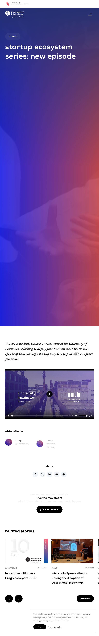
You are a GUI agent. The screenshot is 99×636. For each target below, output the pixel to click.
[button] (35, 474)
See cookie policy (54, 627)
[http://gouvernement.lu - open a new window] (18, 3)
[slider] (39, 416)
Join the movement (49, 509)
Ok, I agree (40, 627)
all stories (85, 598)
